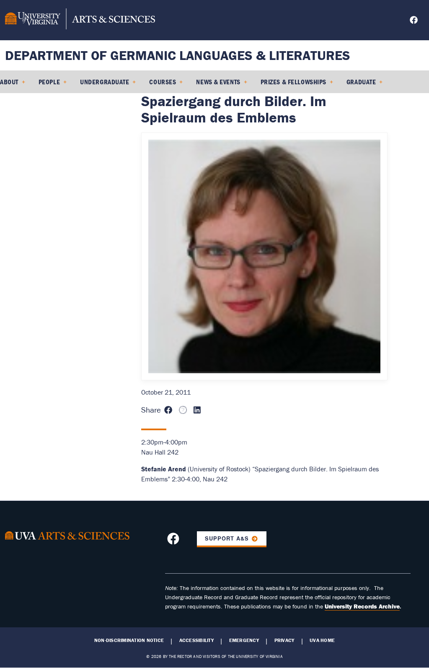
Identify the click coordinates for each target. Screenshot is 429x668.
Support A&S (227, 538)
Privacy (284, 640)
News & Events (218, 82)
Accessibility (196, 640)
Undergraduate (104, 82)
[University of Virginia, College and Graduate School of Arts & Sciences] (80, 20)
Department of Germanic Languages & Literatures (177, 55)
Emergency (244, 640)
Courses (162, 82)
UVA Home (322, 640)
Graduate (361, 82)
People (49, 82)
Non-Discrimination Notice (129, 640)
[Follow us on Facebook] (415, 21)
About (9, 82)
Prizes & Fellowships (293, 82)
